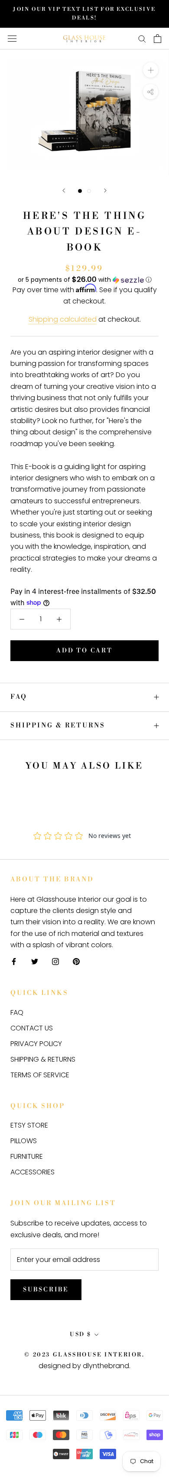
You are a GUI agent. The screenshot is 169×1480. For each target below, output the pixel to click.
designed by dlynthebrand (84, 1366)
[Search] (142, 38)
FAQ (18, 697)
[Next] (105, 190)
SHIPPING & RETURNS (57, 725)
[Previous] (63, 190)
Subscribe (46, 1290)
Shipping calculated (63, 319)
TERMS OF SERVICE (39, 1075)
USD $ (80, 1334)
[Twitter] (34, 961)
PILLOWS (23, 1141)
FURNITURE (26, 1156)
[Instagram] (55, 961)
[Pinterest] (76, 961)
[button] (84, 279)
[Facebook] (13, 961)
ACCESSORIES (32, 1172)
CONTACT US (31, 1028)
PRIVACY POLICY (36, 1044)
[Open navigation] (12, 38)
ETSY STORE (29, 1125)
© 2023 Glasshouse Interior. (84, 1354)
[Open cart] (157, 38)
